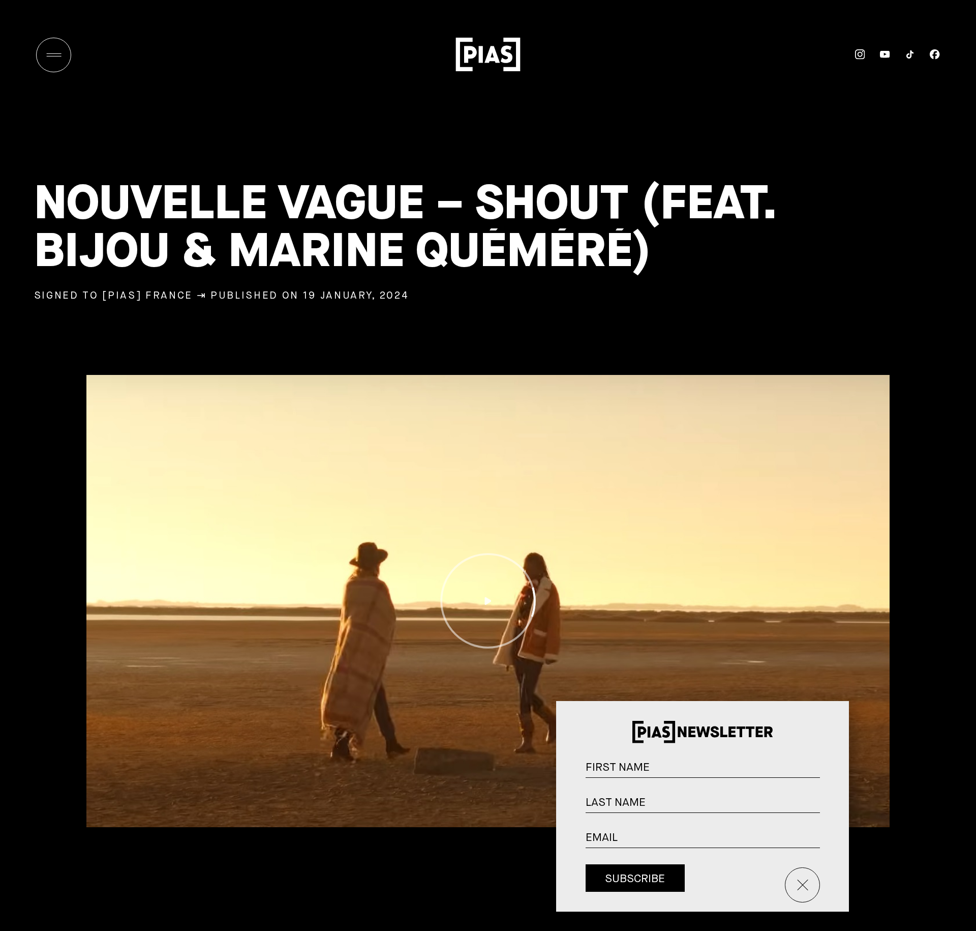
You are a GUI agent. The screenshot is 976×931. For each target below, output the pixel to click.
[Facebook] (927, 54)
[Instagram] (852, 54)
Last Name (833, 805)
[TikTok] (902, 54)
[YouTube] (877, 54)
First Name (833, 770)
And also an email (832, 851)
